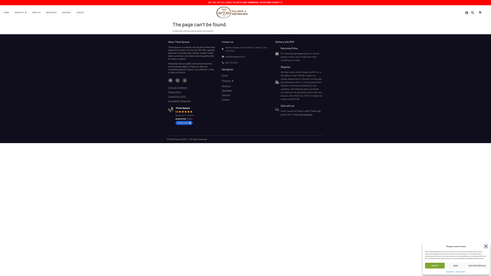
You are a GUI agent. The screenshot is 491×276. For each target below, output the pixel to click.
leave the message (303, 114)
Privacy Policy (460, 271)
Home (6, 13)
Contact (80, 13)
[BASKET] (480, 12)
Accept (434, 265)
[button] (486, 246)
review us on (182, 122)
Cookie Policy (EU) (177, 96)
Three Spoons (183, 108)
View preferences (477, 265)
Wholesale (51, 13)
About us (36, 13)
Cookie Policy (450, 271)
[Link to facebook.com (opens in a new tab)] (170, 80)
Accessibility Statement (179, 101)
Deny (455, 265)
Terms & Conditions (177, 87)
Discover (66, 13)
